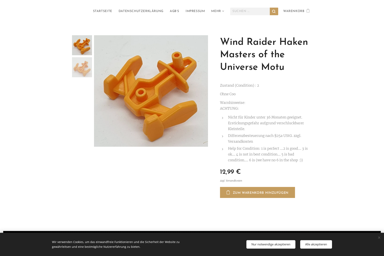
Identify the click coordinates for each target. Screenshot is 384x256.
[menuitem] (103, 11)
